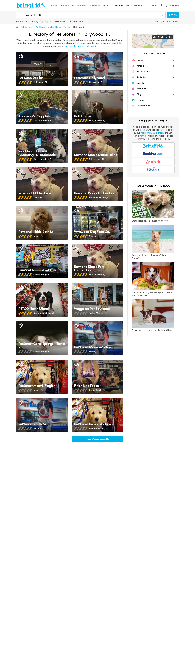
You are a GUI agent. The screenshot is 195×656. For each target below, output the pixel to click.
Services (118, 5)
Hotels (54, 5)
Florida (67, 27)
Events (107, 5)
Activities (94, 5)
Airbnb (65, 5)
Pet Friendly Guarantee (152, 132)
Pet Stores (40, 27)
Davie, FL (37, 197)
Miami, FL (38, 236)
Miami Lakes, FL (96, 159)
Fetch (173, 15)
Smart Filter (77, 21)
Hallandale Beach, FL (99, 197)
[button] (153, 60)
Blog (129, 5)
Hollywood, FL (40, 82)
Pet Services (27, 27)
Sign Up (175, 5)
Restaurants (79, 5)
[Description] (20, 56)
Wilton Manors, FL (98, 313)
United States (54, 27)
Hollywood (78, 27)
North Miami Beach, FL (44, 313)
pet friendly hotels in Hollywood (80, 46)
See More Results (97, 439)
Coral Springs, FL (41, 274)
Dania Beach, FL (97, 390)
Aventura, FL (39, 428)
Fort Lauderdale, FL (42, 120)
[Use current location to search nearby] (163, 15)
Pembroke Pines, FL (98, 428)
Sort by (159, 21)
